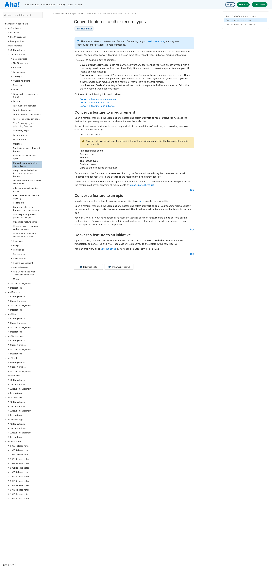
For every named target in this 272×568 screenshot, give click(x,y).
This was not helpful (120, 266)
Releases (17, 85)
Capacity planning (21, 81)
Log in (230, 4)
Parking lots (18, 203)
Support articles (77, 13)
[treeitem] (27, 164)
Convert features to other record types (25, 164)
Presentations (19, 254)
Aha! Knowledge (15, 419)
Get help (61, 4)
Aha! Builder (13, 358)
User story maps (21, 130)
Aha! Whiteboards (16, 336)
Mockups (17, 144)
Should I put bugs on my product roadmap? (24, 216)
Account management (20, 283)
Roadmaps (18, 241)
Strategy (17, 76)
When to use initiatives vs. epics (25, 157)
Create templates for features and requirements (26, 208)
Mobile (16, 279)
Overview (14, 32)
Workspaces (19, 72)
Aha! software (14, 28)
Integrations (16, 288)
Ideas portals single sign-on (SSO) (26, 95)
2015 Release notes (19, 494)
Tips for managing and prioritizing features (23, 124)
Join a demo (259, 4)
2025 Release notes (19, 450)
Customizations (20, 267)
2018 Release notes (19, 481)
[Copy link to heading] (136, 112)
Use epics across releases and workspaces (25, 227)
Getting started (17, 50)
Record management (23, 263)
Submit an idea (75, 4)
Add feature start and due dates (25, 189)
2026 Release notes (19, 446)
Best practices (17, 41)
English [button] (8, 565)
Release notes (32, 4)
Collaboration (19, 258)
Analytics (17, 245)
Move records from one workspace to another (24, 235)
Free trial (243, 4)
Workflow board (20, 135)
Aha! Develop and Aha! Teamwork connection (24, 273)
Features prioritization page (26, 119)
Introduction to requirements (27, 114)
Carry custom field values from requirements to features (25, 173)
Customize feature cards (25, 222)
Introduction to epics (23, 110)
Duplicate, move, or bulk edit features (27, 149)
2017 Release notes (19, 485)
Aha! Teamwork (15, 397)
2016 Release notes (19, 490)
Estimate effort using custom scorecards (27, 182)
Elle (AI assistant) (18, 37)
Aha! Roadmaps (60, 13)
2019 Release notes (19, 476)
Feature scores (20, 139)
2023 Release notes (19, 459)
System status (48, 4)
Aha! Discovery (15, 292)
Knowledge (18, 250)
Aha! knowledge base (18, 24)
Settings (17, 67)
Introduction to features (24, 106)
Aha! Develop (14, 375)
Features (91, 13)
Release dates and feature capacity (26, 197)
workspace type (155, 41)
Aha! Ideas (12, 314)
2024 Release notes (19, 454)
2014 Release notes (19, 498)
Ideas (15, 89)
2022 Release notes (19, 463)
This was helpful (89, 266)
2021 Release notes (19, 468)
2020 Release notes (19, 472)
